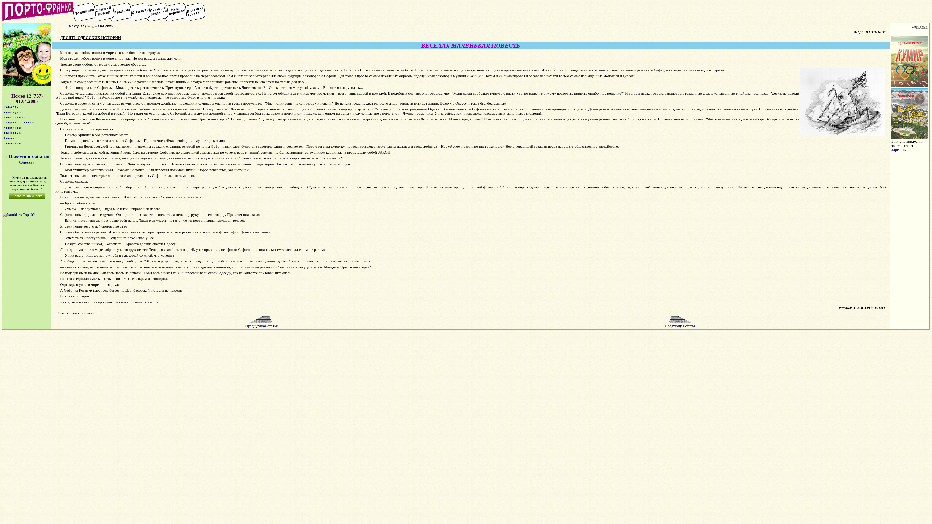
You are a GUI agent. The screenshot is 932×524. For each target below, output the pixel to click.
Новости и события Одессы (29, 159)
